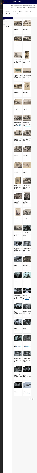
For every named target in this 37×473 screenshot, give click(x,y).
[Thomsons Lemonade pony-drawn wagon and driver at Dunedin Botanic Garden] (18, 39)
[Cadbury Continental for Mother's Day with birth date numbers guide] (18, 338)
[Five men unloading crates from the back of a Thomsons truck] (18, 118)
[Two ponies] (27, 55)
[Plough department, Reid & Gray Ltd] (27, 259)
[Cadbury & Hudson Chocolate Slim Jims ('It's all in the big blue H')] (27, 228)
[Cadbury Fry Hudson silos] (27, 196)
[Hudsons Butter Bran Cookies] (27, 369)
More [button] (1, 13)
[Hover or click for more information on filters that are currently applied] (24, 15)
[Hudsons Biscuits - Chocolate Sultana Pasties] (18, 243)
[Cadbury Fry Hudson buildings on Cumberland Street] (27, 212)
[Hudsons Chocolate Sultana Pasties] (27, 306)
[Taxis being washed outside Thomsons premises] (27, 118)
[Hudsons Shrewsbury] (18, 306)
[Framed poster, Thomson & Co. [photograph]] (18, 180)
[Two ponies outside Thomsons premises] (27, 86)
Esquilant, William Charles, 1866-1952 (29, 126)
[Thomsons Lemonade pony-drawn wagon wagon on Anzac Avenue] (27, 70)
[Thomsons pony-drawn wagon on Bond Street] (18, 102)
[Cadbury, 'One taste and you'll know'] (27, 275)
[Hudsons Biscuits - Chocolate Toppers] (18, 259)
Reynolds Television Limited (28, 346)
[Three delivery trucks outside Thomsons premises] (18, 149)
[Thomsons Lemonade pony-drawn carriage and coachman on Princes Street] (18, 86)
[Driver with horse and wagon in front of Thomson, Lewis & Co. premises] (27, 165)
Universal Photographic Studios (19, 125)
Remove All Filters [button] (6, 26)
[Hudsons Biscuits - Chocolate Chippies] (27, 354)
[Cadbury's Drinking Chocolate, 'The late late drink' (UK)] (27, 322)
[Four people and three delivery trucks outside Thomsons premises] (27, 133)
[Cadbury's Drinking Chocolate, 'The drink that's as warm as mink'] (18, 291)
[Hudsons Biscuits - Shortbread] (18, 354)
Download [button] (14, 11)
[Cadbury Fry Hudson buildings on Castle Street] (18, 228)
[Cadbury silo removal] (18, 212)
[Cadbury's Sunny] (27, 385)
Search (1, 6)
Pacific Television (27, 299)
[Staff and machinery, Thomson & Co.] (18, 196)
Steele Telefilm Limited (18, 346)
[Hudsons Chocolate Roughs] (27, 338)
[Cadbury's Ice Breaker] (18, 275)
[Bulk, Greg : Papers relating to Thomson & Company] (27, 180)
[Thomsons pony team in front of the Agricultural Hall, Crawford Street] (18, 23)
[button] (21, 11)
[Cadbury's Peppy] (27, 291)
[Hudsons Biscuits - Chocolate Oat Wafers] (27, 243)
